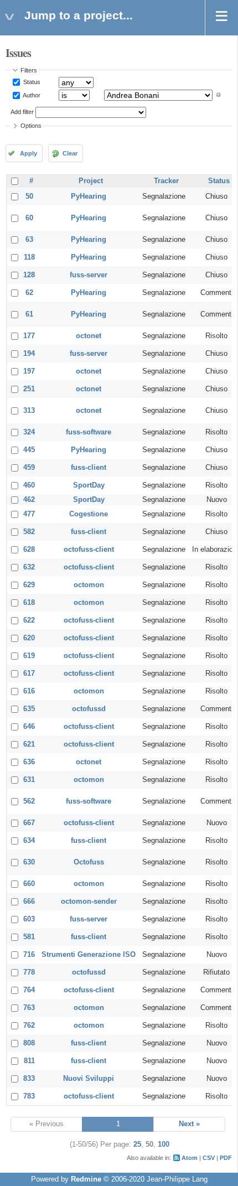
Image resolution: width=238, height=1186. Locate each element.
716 (29, 955)
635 (29, 709)
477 (29, 514)
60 (29, 218)
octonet (88, 336)
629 (29, 585)
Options (31, 125)
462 (29, 500)
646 (29, 727)
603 (29, 919)
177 (29, 336)
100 (163, 1144)
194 (29, 354)
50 (29, 196)
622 (29, 620)
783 (29, 1096)
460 (29, 485)
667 (29, 823)
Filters (28, 70)
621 (29, 744)
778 (29, 972)
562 (29, 801)
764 (29, 990)
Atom (190, 1157)
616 (29, 691)
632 (29, 567)
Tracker (166, 181)
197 (29, 371)
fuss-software (88, 432)
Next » (189, 1124)
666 (29, 901)
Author (31, 94)
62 (29, 293)
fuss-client (88, 468)
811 (29, 1061)
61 (29, 314)
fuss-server (88, 275)
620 (29, 638)
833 (29, 1079)
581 (29, 937)
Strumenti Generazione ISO (89, 955)
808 (29, 1043)
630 (29, 862)
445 (29, 450)
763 (29, 1008)
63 (29, 240)
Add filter (22, 111)
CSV (209, 1157)
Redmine (86, 1179)
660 (29, 884)
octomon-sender (89, 901)
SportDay (89, 485)
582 (29, 532)
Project (91, 181)
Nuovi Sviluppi (88, 1079)
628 (29, 549)
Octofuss (89, 862)
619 (29, 656)
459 (29, 468)
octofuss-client (89, 549)
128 (29, 275)
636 (29, 762)
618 (29, 603)
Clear (70, 153)
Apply (28, 153)
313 (29, 411)
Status (31, 82)
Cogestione (88, 514)
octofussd (89, 709)
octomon (89, 585)
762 (29, 1025)
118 (29, 257)
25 (137, 1144)
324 (29, 432)
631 (29, 780)
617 (29, 673)
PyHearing (88, 196)
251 (29, 389)
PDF (226, 1157)
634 (29, 841)
